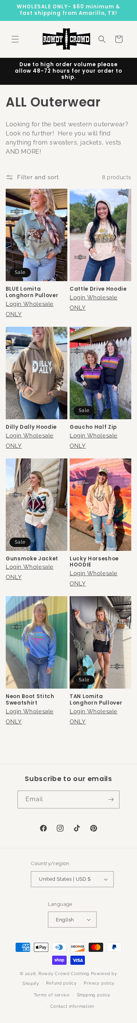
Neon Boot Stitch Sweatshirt (30, 700)
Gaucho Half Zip (93, 427)
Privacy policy (99, 983)
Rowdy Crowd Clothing (63, 973)
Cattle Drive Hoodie (98, 289)
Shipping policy (94, 995)
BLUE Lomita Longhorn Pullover (32, 292)
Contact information (72, 1006)
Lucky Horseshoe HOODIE (94, 562)
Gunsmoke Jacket (32, 559)
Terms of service (52, 995)
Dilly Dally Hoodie (31, 427)
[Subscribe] (110, 799)
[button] (15, 39)
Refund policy (61, 983)
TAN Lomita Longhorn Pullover (96, 700)
